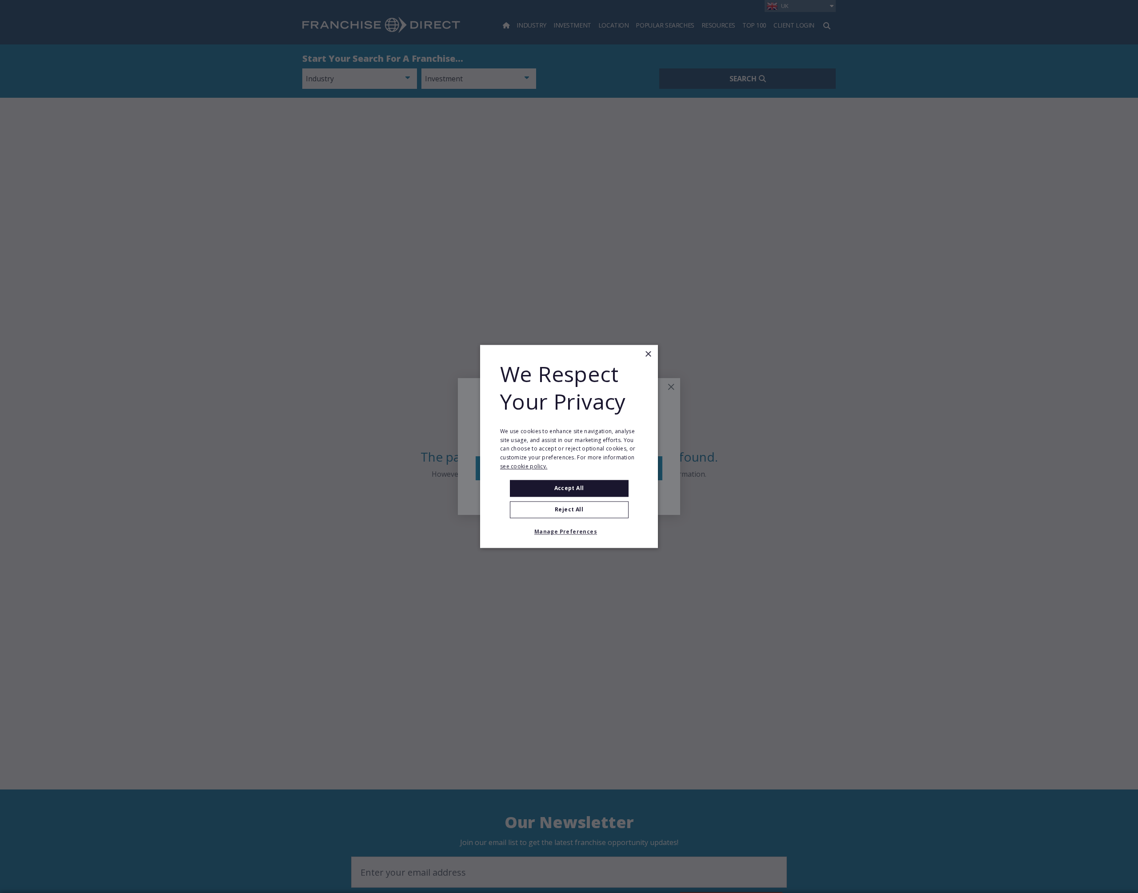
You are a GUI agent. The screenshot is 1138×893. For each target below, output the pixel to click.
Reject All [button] (569, 510)
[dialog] (569, 446)
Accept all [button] (569, 488)
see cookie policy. (523, 466)
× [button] (648, 354)
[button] (569, 532)
